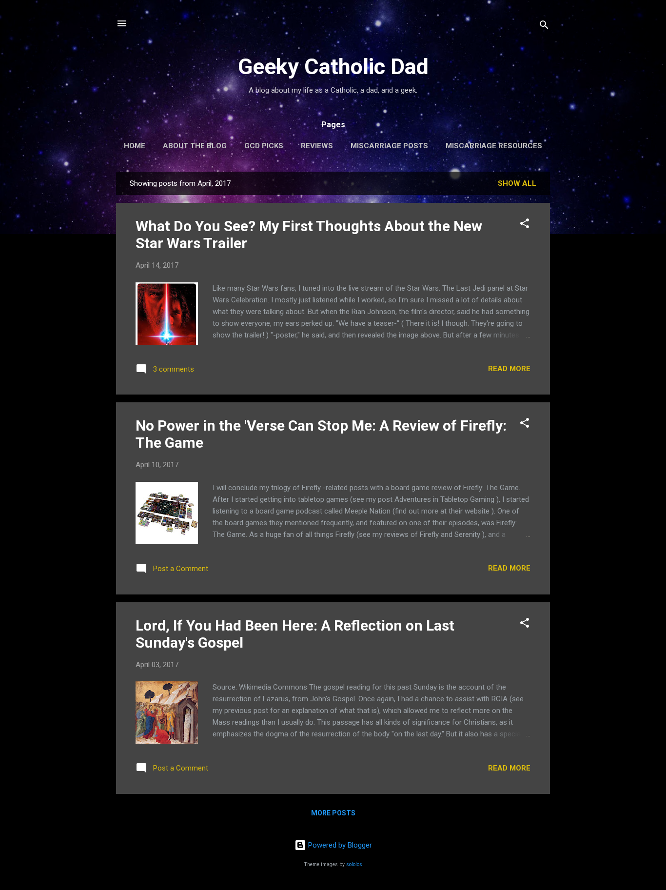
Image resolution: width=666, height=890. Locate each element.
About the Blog (195, 145)
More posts (333, 813)
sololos (354, 864)
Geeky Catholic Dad (333, 66)
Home (134, 145)
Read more (509, 368)
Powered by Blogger (339, 845)
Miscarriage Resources (494, 145)
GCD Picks (263, 145)
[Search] (544, 26)
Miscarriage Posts (389, 145)
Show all (517, 183)
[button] (524, 225)
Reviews (317, 145)
